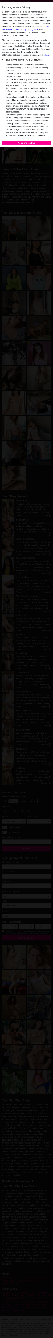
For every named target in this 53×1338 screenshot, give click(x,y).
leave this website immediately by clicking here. (25, 28)
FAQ (47, 54)
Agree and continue (26, 142)
